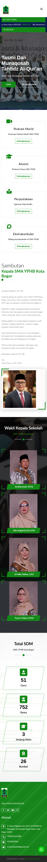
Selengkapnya (29, 84)
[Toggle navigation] (41, 9)
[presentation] (6, 71)
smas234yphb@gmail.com (18, 847)
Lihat (8, 84)
